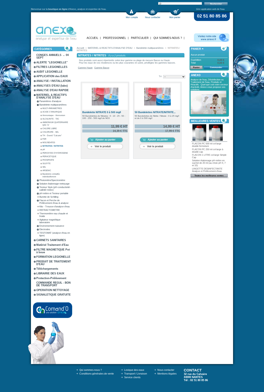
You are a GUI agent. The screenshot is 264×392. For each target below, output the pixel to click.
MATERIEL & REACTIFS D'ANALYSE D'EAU (51, 96)
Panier (196, 48)
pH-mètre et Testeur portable (53, 193)
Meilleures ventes (205, 121)
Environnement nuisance (51, 226)
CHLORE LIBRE (49, 129)
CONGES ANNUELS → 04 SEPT (52, 56)
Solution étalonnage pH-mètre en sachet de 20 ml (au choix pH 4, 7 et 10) (209, 163)
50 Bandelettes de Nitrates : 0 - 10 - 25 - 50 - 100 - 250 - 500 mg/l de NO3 (103, 117)
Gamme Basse (101, 67)
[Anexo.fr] (211, 37)
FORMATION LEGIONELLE (53, 256)
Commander (216, 67)
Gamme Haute (85, 67)
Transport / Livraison (135, 373)
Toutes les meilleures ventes (209, 175)
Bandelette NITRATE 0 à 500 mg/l (101, 112)
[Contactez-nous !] (152, 14)
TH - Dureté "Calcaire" (52, 136)
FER (44, 139)
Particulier (139, 37)
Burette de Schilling (48, 197)
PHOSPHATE (48, 160)
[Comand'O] (52, 310)
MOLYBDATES (48, 142)
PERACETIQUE (49, 156)
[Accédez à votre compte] (132, 14)
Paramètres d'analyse (50, 101)
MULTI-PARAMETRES (52, 108)
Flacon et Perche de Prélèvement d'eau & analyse (53, 201)
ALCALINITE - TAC (50, 119)
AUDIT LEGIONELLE (49, 71)
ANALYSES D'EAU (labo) (52, 85)
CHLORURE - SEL (50, 132)
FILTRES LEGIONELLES (51, 66)
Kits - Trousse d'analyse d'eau (54, 206)
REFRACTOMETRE (49, 210)
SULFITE (46, 163)
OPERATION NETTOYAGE (52, 290)
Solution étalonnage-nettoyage (54, 183)
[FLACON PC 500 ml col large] (199, 140)
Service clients (132, 377)
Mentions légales (167, 373)
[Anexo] (56, 32)
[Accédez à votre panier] (175, 14)
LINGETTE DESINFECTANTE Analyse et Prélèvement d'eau (207, 169)
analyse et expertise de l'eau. (91, 9)
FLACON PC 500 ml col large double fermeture (206, 144)
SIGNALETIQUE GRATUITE (53, 294)
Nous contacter (165, 370)
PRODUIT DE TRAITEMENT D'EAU (53, 263)
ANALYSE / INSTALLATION (53, 80)
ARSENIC (46, 170)
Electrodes (44, 229)
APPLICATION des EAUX (52, 76)
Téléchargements (47, 268)
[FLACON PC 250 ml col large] (216, 140)
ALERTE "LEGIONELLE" (52, 62)
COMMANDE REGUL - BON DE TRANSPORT (53, 284)
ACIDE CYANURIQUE (52, 112)
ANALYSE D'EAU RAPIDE (52, 90)
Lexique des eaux (134, 370)
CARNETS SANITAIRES (51, 240)
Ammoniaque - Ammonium (53, 115)
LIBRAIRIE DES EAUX (50, 273)
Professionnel (114, 37)
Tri (160, 76)
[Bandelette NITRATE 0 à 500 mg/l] (105, 96)
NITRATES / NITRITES (52, 146)
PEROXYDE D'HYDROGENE (55, 153)
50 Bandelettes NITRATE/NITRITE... (155, 112)
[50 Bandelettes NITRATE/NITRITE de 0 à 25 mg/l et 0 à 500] (157, 96)
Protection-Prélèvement (51, 278)
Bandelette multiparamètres (53, 104)
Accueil (92, 37)
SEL (44, 167)
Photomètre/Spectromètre (52, 180)
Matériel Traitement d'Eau (52, 244)
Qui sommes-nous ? (167, 37)
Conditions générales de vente (96, 373)
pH (43, 149)
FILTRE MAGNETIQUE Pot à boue (53, 251)
